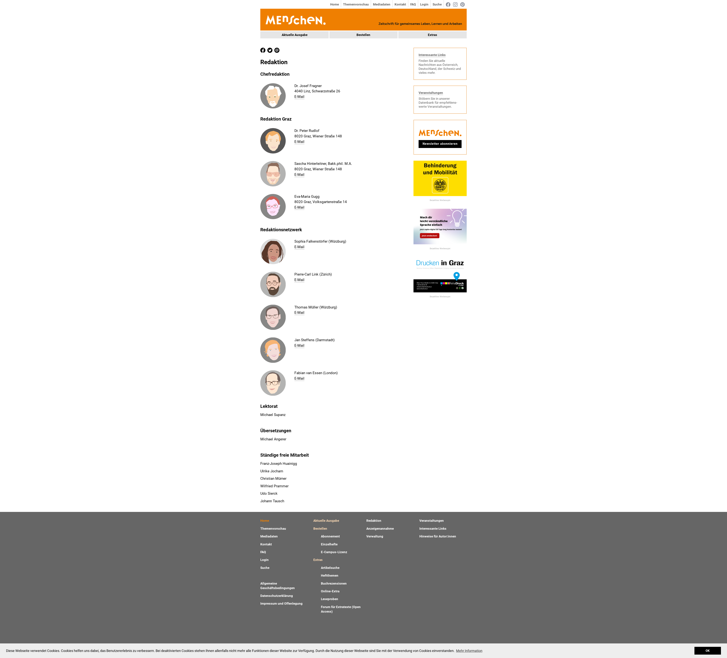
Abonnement (330, 536)
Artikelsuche (330, 568)
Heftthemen (329, 575)
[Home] (295, 19)
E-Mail (299, 96)
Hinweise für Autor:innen (437, 536)
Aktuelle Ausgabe (294, 35)
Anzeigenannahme (380, 528)
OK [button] (708, 651)
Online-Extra (330, 591)
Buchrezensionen (334, 583)
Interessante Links (432, 55)
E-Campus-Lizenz (334, 552)
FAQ (413, 4)
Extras (432, 35)
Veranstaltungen (431, 93)
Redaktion (373, 521)
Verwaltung (374, 536)
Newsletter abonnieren (440, 144)
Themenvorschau (356, 4)
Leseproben (329, 599)
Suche (437, 4)
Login (424, 4)
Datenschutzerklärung (276, 596)
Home (334, 4)
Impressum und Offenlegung (281, 603)
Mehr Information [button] (469, 651)
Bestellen (363, 35)
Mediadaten (381, 4)
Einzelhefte (329, 544)
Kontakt (400, 4)
